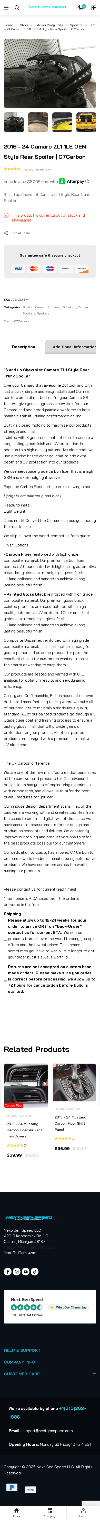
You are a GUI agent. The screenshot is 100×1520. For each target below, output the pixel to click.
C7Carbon (69, 307)
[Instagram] (17, 1271)
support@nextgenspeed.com (29, 1247)
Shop (24, 25)
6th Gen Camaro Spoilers (41, 307)
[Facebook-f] (8, 1271)
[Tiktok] (34, 1271)
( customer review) (36, 169)
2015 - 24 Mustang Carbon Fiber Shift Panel (70, 1123)
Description (23, 346)
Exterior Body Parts (49, 25)
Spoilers (76, 25)
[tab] (23, 347)
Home (8, 25)
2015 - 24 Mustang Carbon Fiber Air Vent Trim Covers (24, 1130)
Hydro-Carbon (19, 1115)
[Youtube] (25, 1271)
